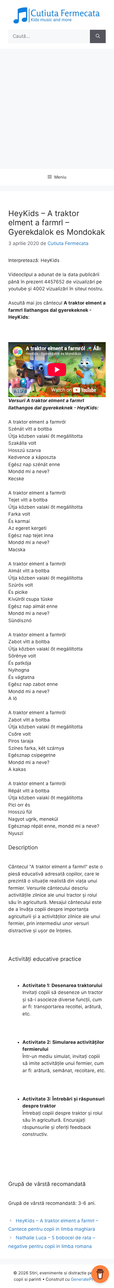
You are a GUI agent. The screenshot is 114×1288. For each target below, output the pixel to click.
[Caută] (98, 36)
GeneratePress (85, 1279)
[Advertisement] (57, 108)
